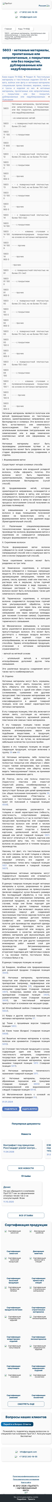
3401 (4, 992)
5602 (4, 1011)
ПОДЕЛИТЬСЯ (10, 1109)
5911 (36, 1073)
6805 (36, 1084)
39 (11, 752)
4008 (4, 804)
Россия (42, 6)
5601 (47, 835)
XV (34, 1097)
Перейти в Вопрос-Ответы (17, 1424)
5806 (4, 1033)
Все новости (26, 1168)
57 (34, 1018)
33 (29, 986)
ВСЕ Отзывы (26, 1215)
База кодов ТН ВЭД (12, 77)
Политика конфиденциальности (26, 1476)
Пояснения (7, 99)
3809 (4, 1000)
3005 (4, 973)
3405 (45, 994)
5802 (13, 1026)
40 (18, 752)
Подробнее (21, 1499)
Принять (31, 1499)
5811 (13, 1066)
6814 (32, 1089)
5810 (4, 1044)
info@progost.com (28, 17)
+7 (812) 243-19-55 (28, 12)
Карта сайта (26, 1482)
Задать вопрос (29, 1109)
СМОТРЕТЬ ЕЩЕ (26, 1404)
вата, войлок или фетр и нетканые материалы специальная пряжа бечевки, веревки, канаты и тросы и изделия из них (26, 85)
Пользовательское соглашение (26, 1479)
